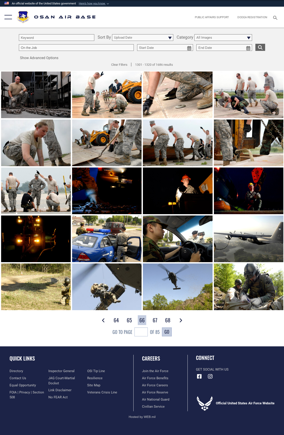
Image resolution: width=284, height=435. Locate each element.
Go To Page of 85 (136, 332)
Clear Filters (119, 64)
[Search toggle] (276, 17)
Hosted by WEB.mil (142, 417)
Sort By (104, 37)
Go (166, 331)
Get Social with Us (212, 369)
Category (185, 37)
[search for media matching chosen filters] (260, 47)
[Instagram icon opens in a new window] (210, 376)
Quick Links (22, 358)
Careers (151, 358)
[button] (94, 3)
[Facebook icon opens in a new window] (199, 376)
